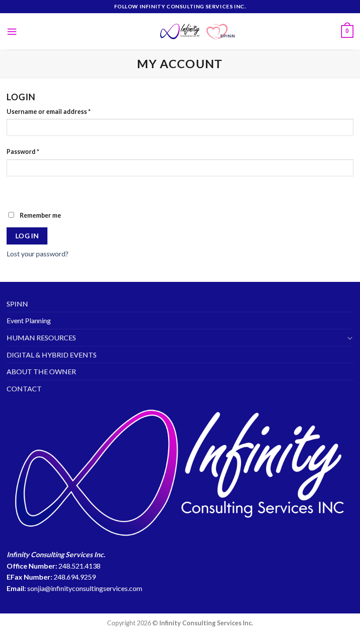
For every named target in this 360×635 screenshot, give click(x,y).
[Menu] (12, 31)
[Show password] (15, 191)
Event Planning (29, 320)
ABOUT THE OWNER (41, 371)
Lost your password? (37, 253)
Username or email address (48, 111)
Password (23, 151)
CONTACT (24, 388)
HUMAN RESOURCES (41, 337)
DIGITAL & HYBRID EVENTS (52, 354)
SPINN (17, 303)
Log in (27, 236)
